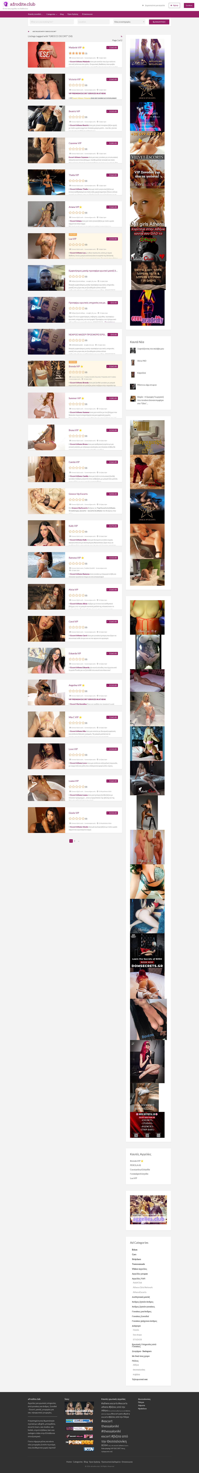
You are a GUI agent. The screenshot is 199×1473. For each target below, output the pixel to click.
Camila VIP (74, 462)
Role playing (105, 1448)
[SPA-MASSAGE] (147, 437)
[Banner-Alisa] (147, 617)
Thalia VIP (74, 175)
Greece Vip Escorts (77, 58)
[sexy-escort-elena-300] (147, 572)
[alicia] (147, 812)
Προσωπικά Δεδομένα (111, 1462)
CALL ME (110, 1445)
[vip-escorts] (147, 84)
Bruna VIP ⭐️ (75, 430)
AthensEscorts (139, 1292)
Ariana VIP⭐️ (75, 207)
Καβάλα (136, 1374)
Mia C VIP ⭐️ (75, 717)
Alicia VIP (73, 589)
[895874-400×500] (147, 1061)
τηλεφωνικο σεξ (106, 1451)
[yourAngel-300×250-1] (147, 116)
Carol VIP (73, 621)
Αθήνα (136, 1365)
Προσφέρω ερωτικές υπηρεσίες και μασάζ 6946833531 (95, 302)
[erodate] (148, 275)
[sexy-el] (147, 983)
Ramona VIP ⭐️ (76, 557)
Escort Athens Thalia (79, 189)
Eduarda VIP (75, 653)
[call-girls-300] (147, 207)
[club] (147, 778)
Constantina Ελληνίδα (140, 1169)
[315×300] (148, 243)
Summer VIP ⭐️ (76, 398)
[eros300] (147, 307)
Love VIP (73, 749)
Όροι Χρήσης (73, 14)
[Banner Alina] (147, 847)
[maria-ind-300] (147, 743)
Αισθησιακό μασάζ (77, 345)
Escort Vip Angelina (78, 704)
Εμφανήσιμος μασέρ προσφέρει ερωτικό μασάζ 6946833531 (98, 270)
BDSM (104, 1445)
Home (69, 1462)
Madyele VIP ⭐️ (77, 47)
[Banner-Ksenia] (147, 916)
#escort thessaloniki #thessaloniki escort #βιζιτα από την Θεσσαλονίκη (114, 1431)
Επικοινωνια (87, 14)
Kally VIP (73, 526)
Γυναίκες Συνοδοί (89, 377)
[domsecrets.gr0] (147, 950)
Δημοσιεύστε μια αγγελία (155, 5)
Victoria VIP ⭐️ (76, 79)
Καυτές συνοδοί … (35, 14)
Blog (62, 14)
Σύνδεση (189, 5)
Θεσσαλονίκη (139, 1369)
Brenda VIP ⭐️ (76, 366)
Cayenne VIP (75, 143)
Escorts (126, 1445)
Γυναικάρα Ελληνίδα (139, 1174)
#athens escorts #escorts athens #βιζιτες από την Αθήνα (114, 1407)
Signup (175, 5)
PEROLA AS (135, 1165)
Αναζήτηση (160, 22)
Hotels (136, 1330)
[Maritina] (147, 471)
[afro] (148, 651)
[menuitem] (153, 5)
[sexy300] (147, 680)
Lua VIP (72, 238)
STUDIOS (137, 1339)
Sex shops (137, 1334)
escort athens (119, 1445)
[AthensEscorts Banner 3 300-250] (147, 173)
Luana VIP (74, 781)
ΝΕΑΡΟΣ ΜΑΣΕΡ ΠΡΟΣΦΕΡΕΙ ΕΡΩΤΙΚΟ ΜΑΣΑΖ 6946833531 (100, 334)
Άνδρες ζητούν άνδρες (78, 281)
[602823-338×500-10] (148, 1019)
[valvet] (147, 145)
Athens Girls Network (143, 1287)
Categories (50, 14)
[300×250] (147, 53)
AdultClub (137, 1282)
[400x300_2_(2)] (147, 1124)
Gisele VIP (74, 813)
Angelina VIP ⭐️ (77, 685)
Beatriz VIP (74, 111)
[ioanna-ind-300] (147, 709)
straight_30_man (91, 281)
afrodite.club (22, 4)
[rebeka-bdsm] (147, 881)
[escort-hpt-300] (147, 541)
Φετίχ (123, 1448)
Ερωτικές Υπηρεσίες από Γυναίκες (105, 377)
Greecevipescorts (90, 58)
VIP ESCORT (116, 1448)
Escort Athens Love (78, 763)
